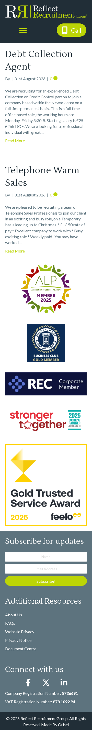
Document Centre (20, 648)
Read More (15, 140)
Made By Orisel (55, 724)
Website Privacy (19, 631)
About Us (13, 614)
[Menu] (23, 30)
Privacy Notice (18, 640)
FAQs (10, 623)
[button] (71, 29)
